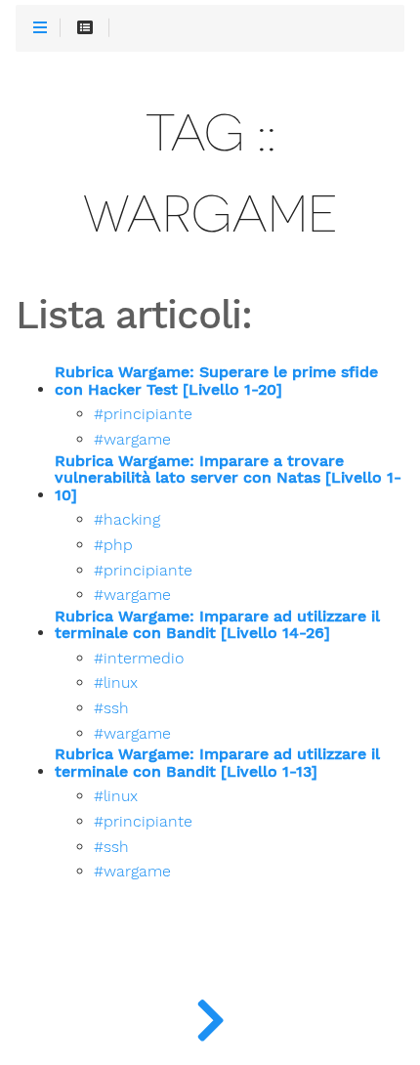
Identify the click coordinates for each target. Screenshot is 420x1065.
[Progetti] (210, 1016)
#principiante (143, 414)
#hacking (127, 520)
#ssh (111, 708)
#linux (116, 683)
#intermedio (139, 658)
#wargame (132, 439)
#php (113, 545)
